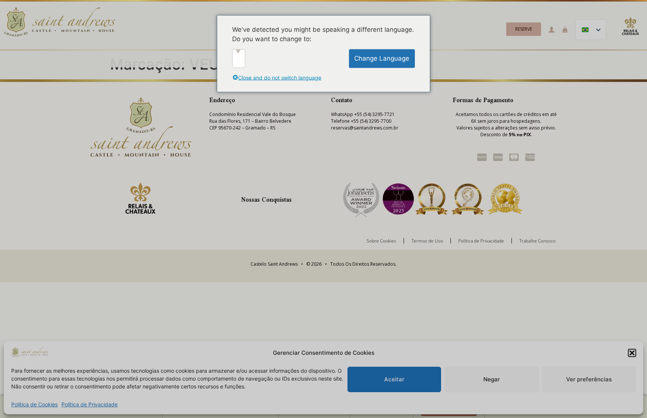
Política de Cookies (34, 404)
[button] (632, 353)
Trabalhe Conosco (537, 241)
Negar (491, 379)
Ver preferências (589, 379)
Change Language (381, 58)
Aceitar (394, 379)
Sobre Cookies (381, 241)
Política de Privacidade (89, 404)
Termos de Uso (427, 241)
